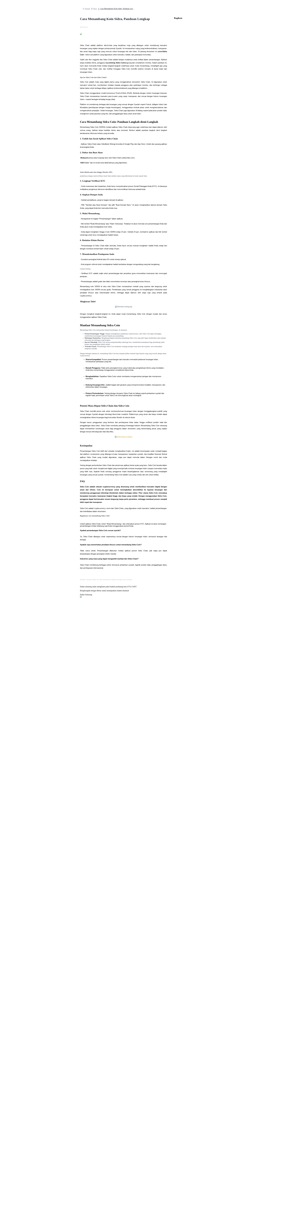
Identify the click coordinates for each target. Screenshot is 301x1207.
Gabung (4, 672)
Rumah (87, 9)
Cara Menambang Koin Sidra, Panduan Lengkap (117, 9)
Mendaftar (10, 672)
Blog (95, 9)
